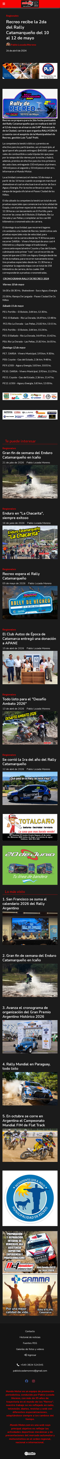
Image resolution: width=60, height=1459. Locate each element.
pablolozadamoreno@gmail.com (30, 1370)
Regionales (12, 15)
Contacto (30, 1331)
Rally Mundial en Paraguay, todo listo (26, 1066)
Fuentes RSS (30, 1343)
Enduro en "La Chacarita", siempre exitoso (23, 515)
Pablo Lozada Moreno (23, 44)
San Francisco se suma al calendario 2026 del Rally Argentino (24, 904)
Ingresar (31, 1355)
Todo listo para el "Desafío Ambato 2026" (24, 701)
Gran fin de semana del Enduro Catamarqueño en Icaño (27, 455)
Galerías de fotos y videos (30, 1349)
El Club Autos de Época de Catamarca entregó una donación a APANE (29, 639)
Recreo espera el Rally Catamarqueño (21, 576)
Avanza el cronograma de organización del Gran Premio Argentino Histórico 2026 (26, 1012)
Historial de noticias (30, 1337)
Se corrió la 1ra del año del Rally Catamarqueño (29, 762)
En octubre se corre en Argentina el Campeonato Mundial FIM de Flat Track (23, 1121)
